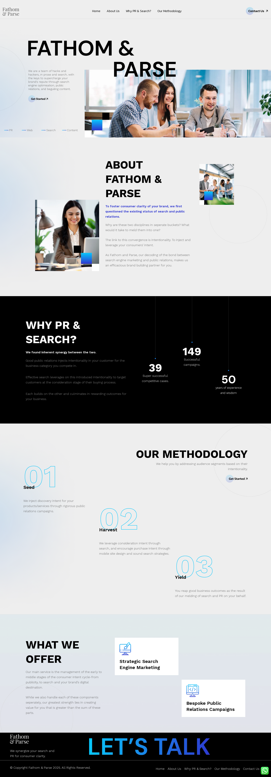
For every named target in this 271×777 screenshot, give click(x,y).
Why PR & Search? (138, 11)
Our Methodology (169, 11)
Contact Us (251, 769)
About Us (113, 11)
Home (96, 11)
